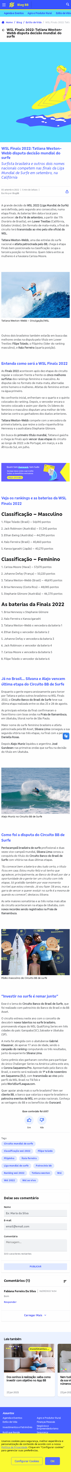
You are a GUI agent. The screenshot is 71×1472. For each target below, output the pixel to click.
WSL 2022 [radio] (9, 1180)
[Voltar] (3, 30)
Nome (7, 1207)
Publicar (35, 1266)
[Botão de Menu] (5, 5)
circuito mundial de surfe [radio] (18, 1143)
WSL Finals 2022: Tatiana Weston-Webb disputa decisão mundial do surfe (34, 33)
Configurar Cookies (27, 1461)
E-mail (7, 1220)
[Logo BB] (12, 4)
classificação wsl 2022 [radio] (17, 1151)
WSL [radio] (59, 1173)
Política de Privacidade (14, 1447)
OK (52, 1461)
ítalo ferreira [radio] (29, 1158)
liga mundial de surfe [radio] (16, 1165)
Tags (4, 1138)
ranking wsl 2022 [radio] (14, 1173)
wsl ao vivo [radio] (29, 1180)
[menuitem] (14, 13)
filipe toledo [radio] (45, 1151)
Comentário (11, 1236)
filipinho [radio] (9, 1158)
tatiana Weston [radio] (41, 1173)
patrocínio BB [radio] (44, 1165)
